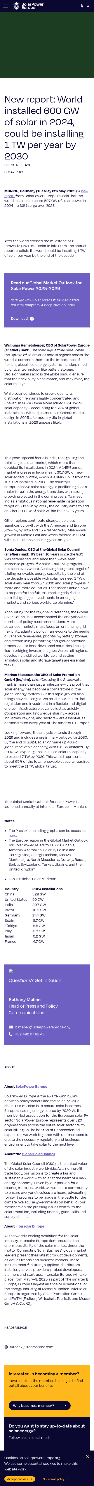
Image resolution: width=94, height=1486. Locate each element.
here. (13, 835)
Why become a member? (33, 1405)
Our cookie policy (53, 1479)
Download (19, 318)
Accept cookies (17, 1479)
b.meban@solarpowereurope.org (42, 1027)
